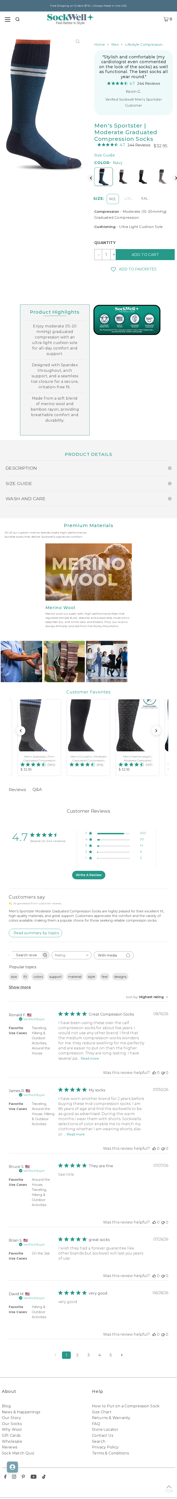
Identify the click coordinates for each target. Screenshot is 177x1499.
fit (25, 977)
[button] (133, 269)
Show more (20, 987)
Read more (90, 1058)
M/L (112, 199)
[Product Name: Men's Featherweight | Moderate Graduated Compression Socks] (137, 737)
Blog (6, 1406)
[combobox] (18, 19)
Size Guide (104, 155)
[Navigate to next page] (121, 1355)
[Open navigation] (7, 19)
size (14, 977)
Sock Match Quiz (18, 1453)
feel (105, 977)
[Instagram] (14, 1478)
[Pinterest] (23, 1478)
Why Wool (12, 1429)
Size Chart (102, 1412)
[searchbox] (25, 955)
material (74, 977)
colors (38, 977)
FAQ (96, 1424)
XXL (144, 198)
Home (99, 45)
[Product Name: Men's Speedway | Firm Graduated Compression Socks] (39, 737)
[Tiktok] (43, 1478)
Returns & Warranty (111, 1418)
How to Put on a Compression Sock (126, 1406)
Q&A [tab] (37, 789)
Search (98, 1441)
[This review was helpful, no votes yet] (154, 1072)
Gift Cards (11, 1435)
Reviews (10, 1447)
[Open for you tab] (12, 1467)
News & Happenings (21, 1412)
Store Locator (105, 1429)
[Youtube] (34, 1478)
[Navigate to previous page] (55, 1355)
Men (115, 45)
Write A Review (89, 875)
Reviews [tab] (17, 789)
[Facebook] (5, 1478)
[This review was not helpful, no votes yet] (163, 1072)
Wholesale (12, 1441)
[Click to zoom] (77, 41)
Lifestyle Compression (143, 45)
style (91, 977)
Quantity (103, 243)
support (55, 977)
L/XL (128, 198)
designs (120, 977)
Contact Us (102, 1435)
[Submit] (18, 19)
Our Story (11, 1418)
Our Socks (12, 1424)
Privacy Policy (105, 1447)
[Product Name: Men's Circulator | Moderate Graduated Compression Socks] (88, 737)
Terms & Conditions (110, 1453)
